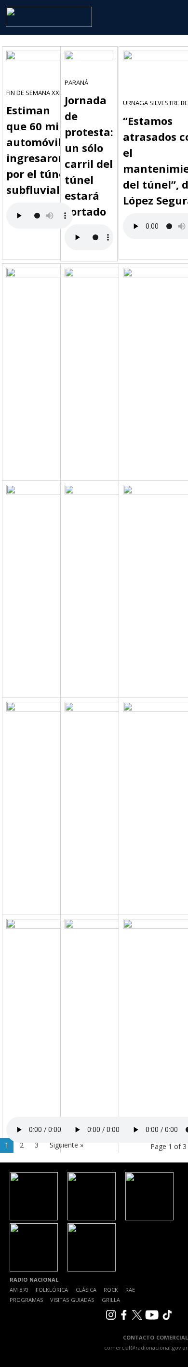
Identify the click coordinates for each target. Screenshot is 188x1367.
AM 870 (19, 1289)
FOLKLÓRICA (52, 1289)
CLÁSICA (86, 1289)
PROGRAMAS (26, 1299)
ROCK (111, 1289)
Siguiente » (66, 1144)
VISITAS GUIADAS (72, 1299)
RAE (130, 1289)
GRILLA (111, 1299)
